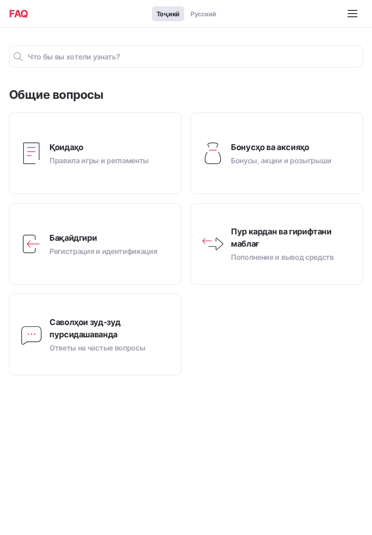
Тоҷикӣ (168, 14)
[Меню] (354, 14)
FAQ (18, 13)
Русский (203, 14)
